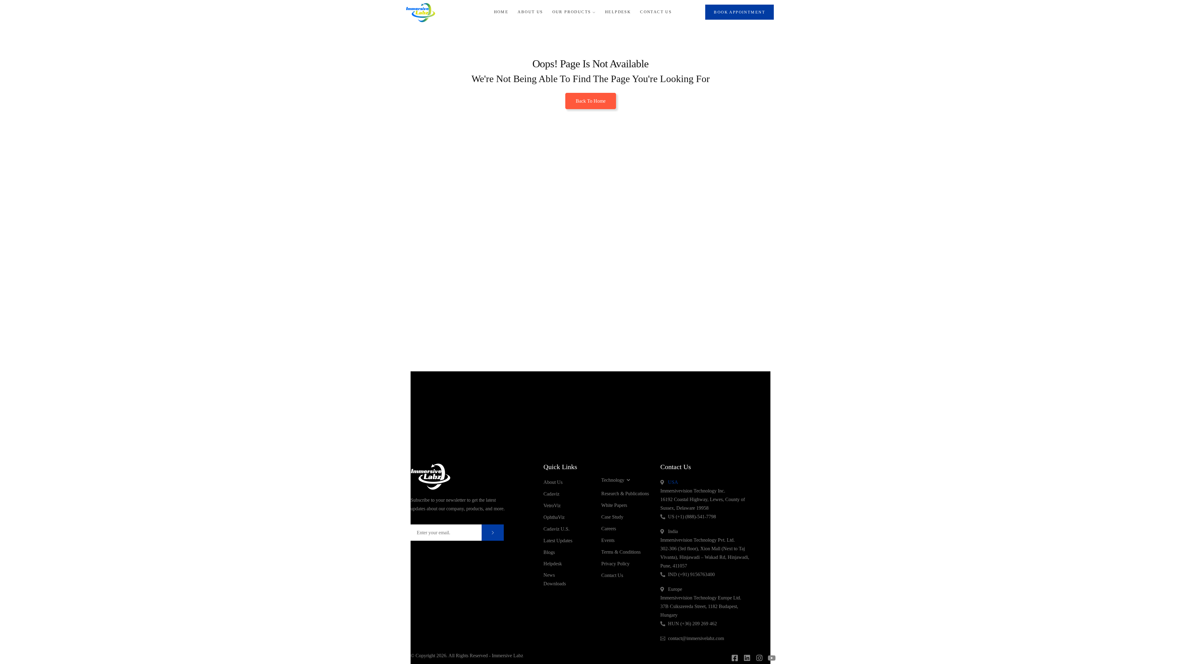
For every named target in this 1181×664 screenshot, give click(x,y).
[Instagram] (759, 658)
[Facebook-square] (734, 658)
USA (673, 482)
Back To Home (591, 101)
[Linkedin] (746, 658)
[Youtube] (771, 658)
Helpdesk (618, 12)
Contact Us (656, 12)
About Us (530, 12)
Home (501, 12)
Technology (612, 480)
